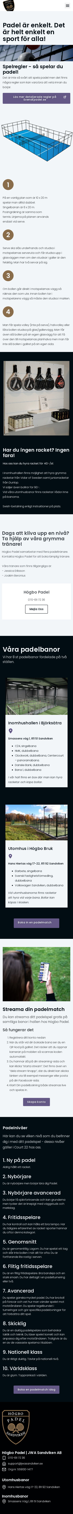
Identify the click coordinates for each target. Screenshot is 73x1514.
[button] (67, 5)
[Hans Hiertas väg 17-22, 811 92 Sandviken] (10, 856)
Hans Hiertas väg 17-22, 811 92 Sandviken (35, 864)
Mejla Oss (37, 609)
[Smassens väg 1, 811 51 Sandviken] (10, 730)
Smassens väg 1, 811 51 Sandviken (30, 738)
